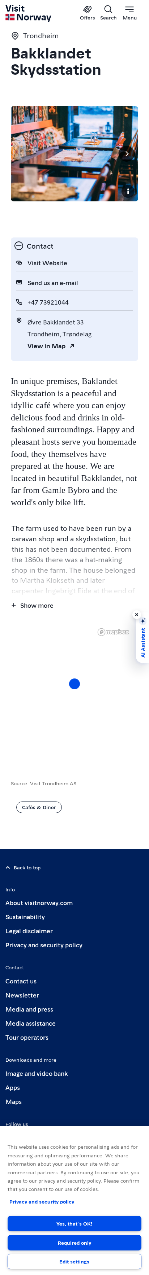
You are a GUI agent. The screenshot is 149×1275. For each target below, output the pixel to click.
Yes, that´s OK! (74, 1223)
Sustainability (25, 916)
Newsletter (22, 995)
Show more (37, 605)
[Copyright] (128, 191)
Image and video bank (36, 1073)
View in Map (46, 345)
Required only (74, 1242)
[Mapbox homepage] (113, 632)
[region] (74, 691)
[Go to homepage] (28, 13)
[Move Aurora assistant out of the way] (136, 614)
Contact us (21, 981)
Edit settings (74, 1261)
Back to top (27, 867)
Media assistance (30, 1023)
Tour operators (26, 1037)
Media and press (29, 1009)
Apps (12, 1087)
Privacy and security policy (43, 944)
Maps (13, 1101)
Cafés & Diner (39, 807)
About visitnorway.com (39, 902)
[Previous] (22, 154)
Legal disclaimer (29, 930)
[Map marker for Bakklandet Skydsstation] (74, 683)
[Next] (127, 154)
